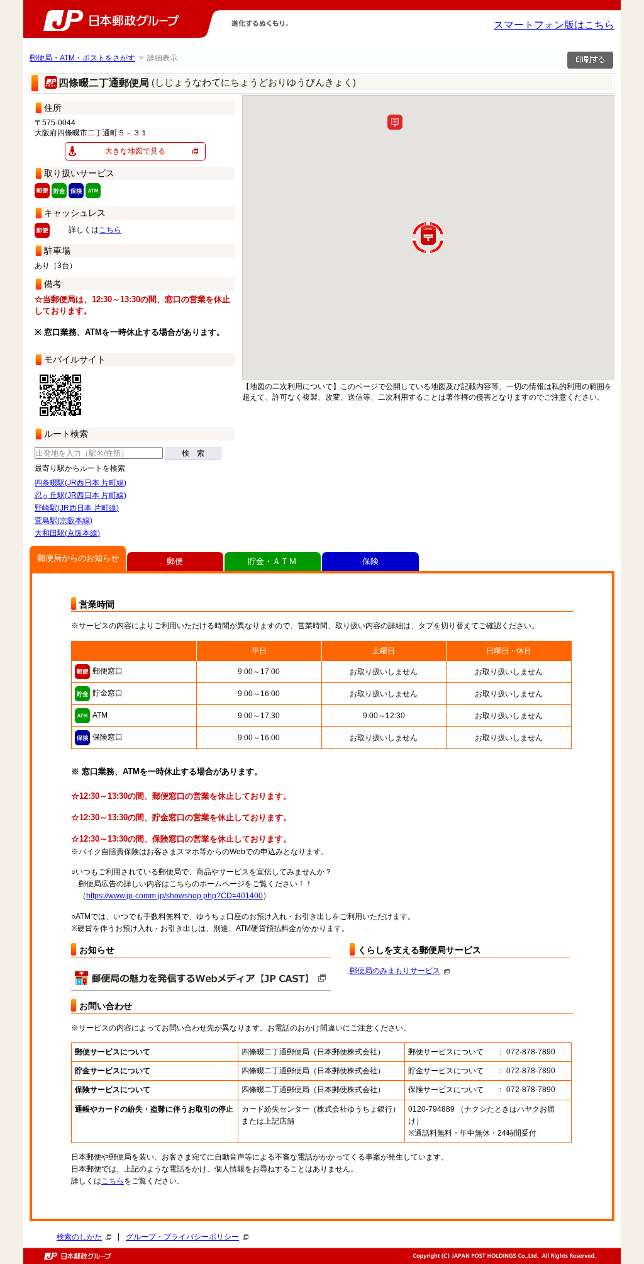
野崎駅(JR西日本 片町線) (77, 508)
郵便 (175, 561)
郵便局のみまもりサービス (395, 970)
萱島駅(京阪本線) (63, 520)
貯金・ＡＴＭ (272, 561)
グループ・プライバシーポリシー (182, 1237)
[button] (395, 122)
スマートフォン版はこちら (554, 25)
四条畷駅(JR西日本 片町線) (80, 482)
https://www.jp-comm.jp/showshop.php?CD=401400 (174, 895)
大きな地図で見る (135, 151)
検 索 (193, 453)
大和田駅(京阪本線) (67, 533)
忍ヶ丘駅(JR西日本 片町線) (80, 495)
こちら (110, 229)
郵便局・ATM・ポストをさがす (82, 58)
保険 (370, 561)
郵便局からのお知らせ (78, 558)
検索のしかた (79, 1237)
